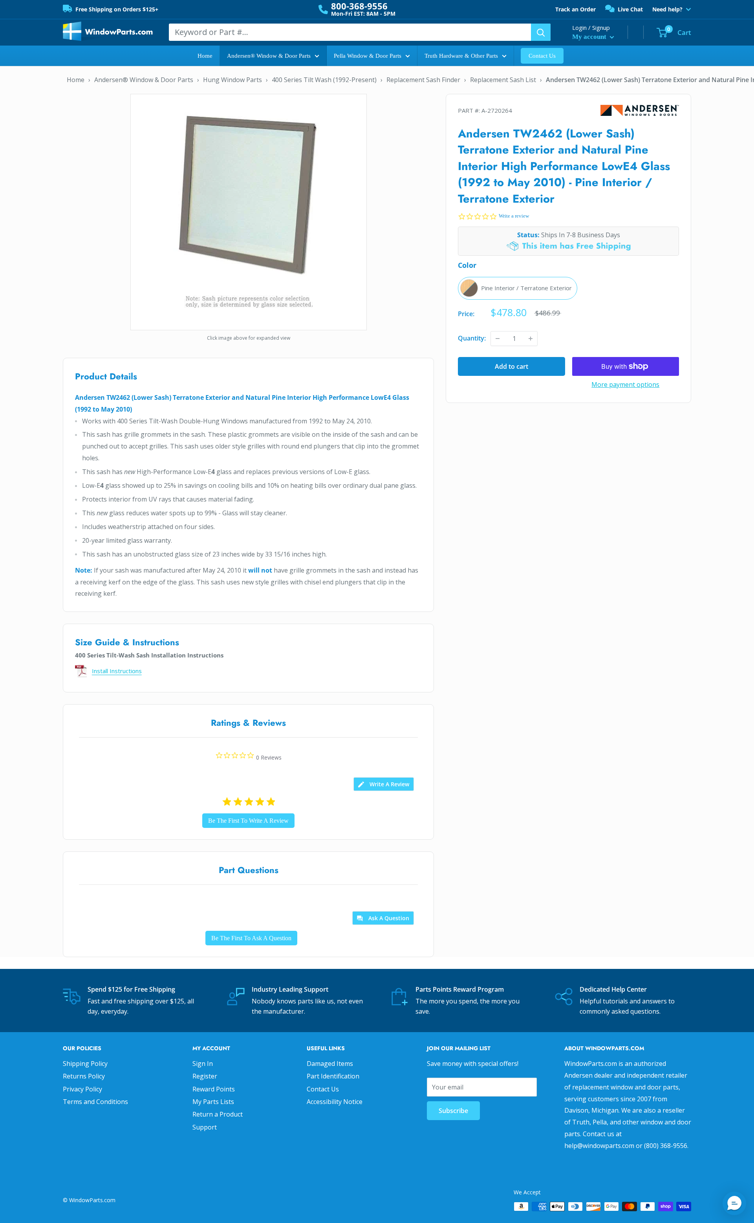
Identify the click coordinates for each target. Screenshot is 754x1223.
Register (204, 1076)
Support (204, 1127)
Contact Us (542, 56)
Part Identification (333, 1076)
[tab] (383, 784)
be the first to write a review (248, 820)
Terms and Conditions (95, 1101)
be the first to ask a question (251, 938)
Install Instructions (117, 671)
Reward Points (213, 1089)
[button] (734, 1203)
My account (590, 36)
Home (205, 56)
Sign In (202, 1063)
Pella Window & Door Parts (367, 56)
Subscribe (453, 1110)
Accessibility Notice (334, 1101)
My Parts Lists (213, 1101)
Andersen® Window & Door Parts (269, 56)
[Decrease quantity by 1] (497, 338)
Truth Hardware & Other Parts (461, 56)
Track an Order (575, 9)
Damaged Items (330, 1063)
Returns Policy (84, 1076)
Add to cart (511, 366)
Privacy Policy (82, 1089)
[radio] (517, 288)
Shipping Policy (85, 1063)
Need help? (667, 9)
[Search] (541, 32)
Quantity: (472, 338)
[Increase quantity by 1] (530, 338)
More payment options (625, 384)
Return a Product (217, 1114)
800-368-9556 (359, 6)
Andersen (639, 110)
